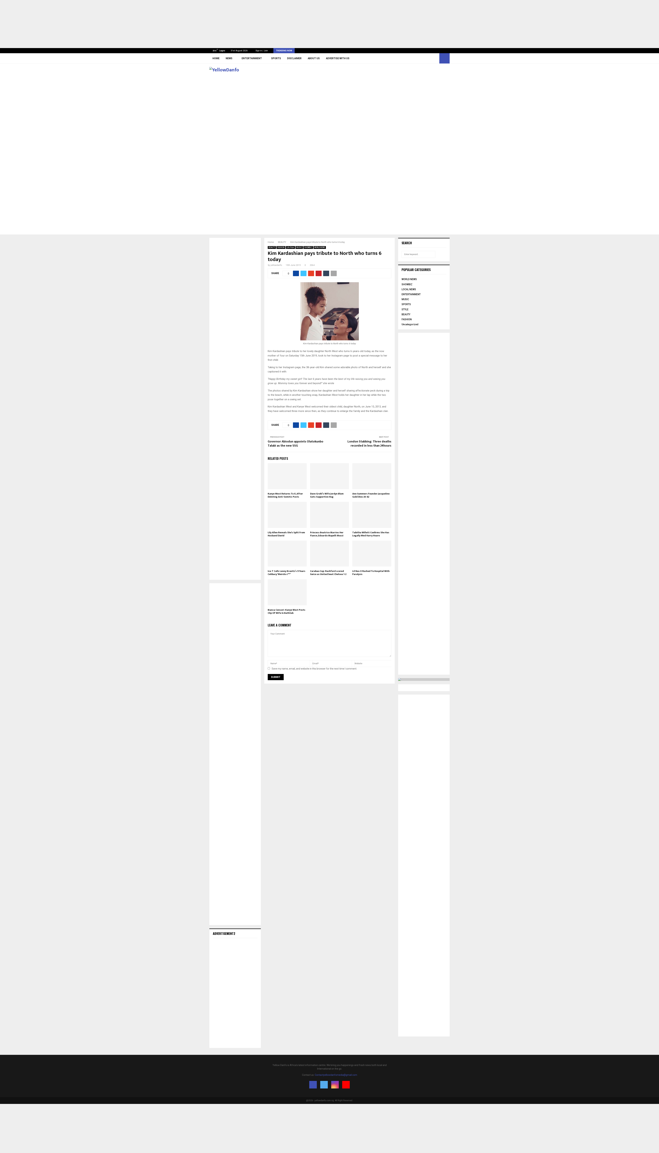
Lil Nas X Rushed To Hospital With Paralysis (371, 572)
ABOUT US (314, 58)
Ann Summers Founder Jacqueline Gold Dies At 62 (371, 495)
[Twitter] (428, 58)
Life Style (290, 247)
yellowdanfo (276, 265)
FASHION (281, 247)
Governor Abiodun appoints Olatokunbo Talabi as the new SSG (295, 443)
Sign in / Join (261, 50)
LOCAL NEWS (409, 289)
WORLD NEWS (319, 247)
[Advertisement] (103, 24)
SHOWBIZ (308, 247)
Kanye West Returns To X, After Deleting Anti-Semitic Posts (285, 495)
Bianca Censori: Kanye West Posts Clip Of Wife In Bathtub (286, 611)
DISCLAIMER (294, 58)
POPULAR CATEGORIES (416, 269)
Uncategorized (410, 324)
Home (215, 58)
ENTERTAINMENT (252, 58)
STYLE (405, 309)
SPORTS (276, 58)
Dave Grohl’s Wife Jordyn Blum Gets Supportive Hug (327, 495)
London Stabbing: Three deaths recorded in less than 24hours (369, 443)
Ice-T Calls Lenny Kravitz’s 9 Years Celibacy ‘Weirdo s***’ (286, 572)
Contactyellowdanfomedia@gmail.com (336, 1075)
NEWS (229, 58)
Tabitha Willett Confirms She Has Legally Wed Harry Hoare (370, 534)
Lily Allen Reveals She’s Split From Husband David (286, 534)
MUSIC (299, 247)
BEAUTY (272, 247)
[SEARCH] (442, 254)
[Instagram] (432, 58)
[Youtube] (436, 58)
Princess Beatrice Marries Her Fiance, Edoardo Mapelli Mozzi (326, 534)
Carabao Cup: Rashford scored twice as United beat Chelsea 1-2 (328, 572)
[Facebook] (424, 58)
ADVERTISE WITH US (337, 58)
